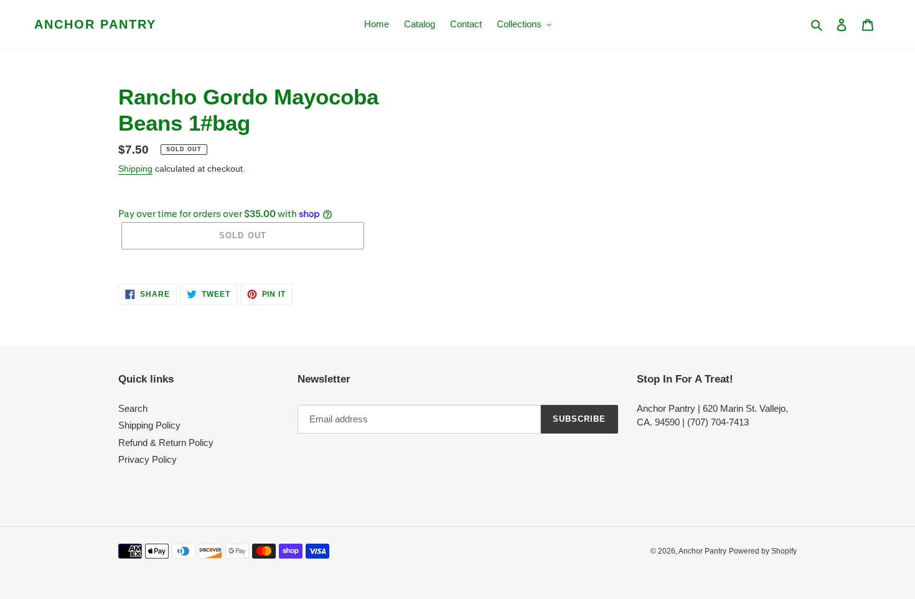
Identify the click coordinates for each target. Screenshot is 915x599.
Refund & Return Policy (166, 442)
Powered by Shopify (763, 551)
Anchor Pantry (95, 24)
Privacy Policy (147, 459)
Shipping (135, 169)
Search (133, 408)
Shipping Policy (149, 425)
